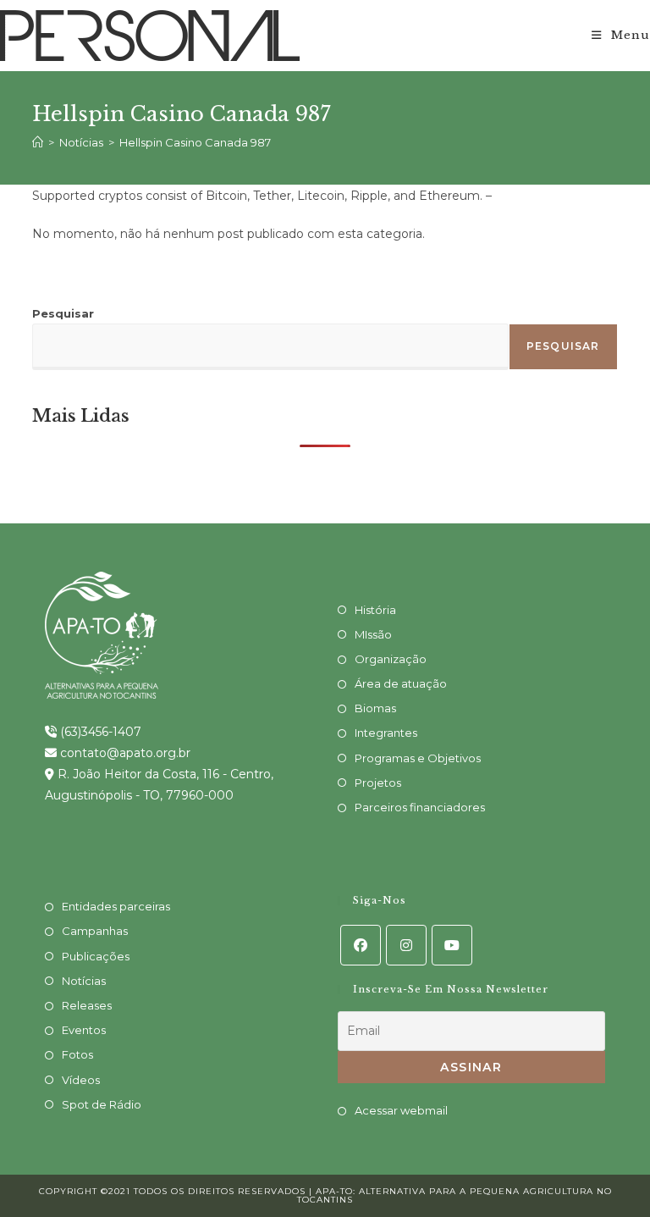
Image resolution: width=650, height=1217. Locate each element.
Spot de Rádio (101, 1104)
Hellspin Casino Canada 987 (195, 142)
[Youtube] (452, 945)
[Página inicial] (37, 142)
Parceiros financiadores (420, 807)
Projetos (378, 782)
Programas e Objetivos (418, 758)
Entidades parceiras (116, 906)
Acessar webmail (401, 1110)
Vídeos (81, 1080)
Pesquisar (63, 313)
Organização (391, 659)
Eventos (84, 1030)
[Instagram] (406, 945)
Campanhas (95, 931)
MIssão (373, 634)
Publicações (95, 956)
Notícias (84, 980)
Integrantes (386, 732)
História (375, 610)
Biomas (375, 708)
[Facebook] (360, 945)
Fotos (77, 1054)
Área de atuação (401, 683)
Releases (87, 1005)
